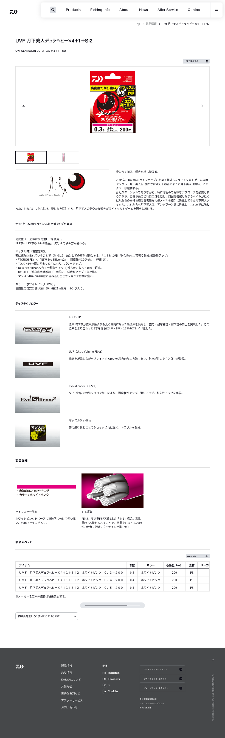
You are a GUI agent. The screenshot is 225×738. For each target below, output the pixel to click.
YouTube (113, 691)
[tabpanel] (112, 106)
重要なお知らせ (70, 693)
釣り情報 (66, 672)
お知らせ (66, 686)
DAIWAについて (71, 679)
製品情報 (151, 24)
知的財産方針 (145, 708)
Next (201, 106)
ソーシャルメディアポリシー (152, 703)
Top (137, 24)
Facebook (114, 679)
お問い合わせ (69, 707)
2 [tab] (63, 157)
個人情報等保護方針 (148, 699)
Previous (23, 106)
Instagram (114, 672)
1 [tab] (30, 157)
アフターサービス (72, 700)
